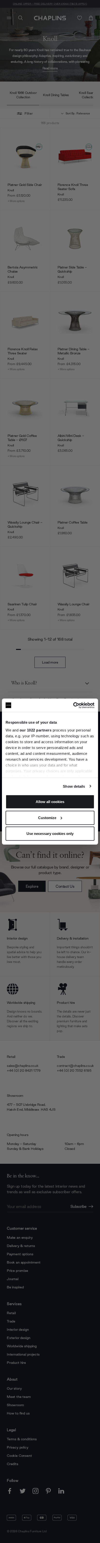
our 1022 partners (36, 730)
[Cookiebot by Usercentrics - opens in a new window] (73, 705)
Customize (47, 817)
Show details (74, 786)
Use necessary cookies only (50, 834)
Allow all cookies (50, 802)
